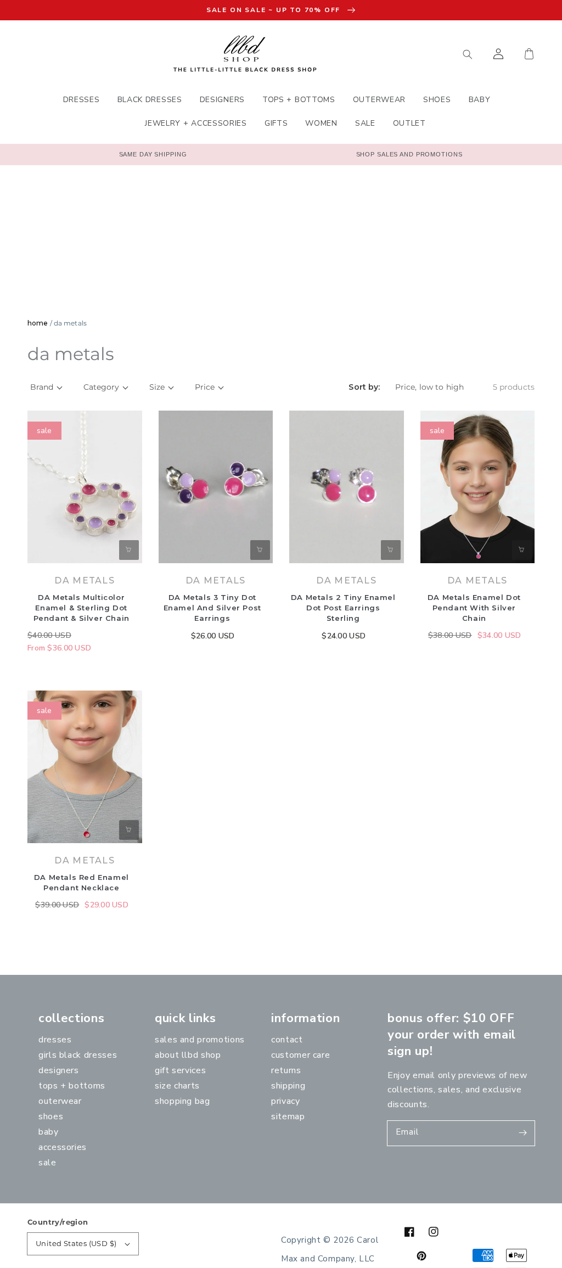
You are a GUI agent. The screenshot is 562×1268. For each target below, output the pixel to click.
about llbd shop (188, 1055)
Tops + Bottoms (71, 1086)
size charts (177, 1086)
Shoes (50, 1116)
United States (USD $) (76, 1243)
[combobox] (416, 53)
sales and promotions (200, 1040)
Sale (47, 1163)
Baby (48, 1132)
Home (37, 323)
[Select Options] (129, 550)
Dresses (54, 1040)
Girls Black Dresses (77, 1055)
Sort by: (364, 387)
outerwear (60, 1101)
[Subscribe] (522, 1133)
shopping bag (182, 1101)
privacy (285, 1101)
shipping (288, 1086)
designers (58, 1070)
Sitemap (288, 1116)
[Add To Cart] (260, 550)
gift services (180, 1070)
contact (286, 1040)
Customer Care (300, 1055)
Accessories (62, 1147)
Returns (286, 1070)
